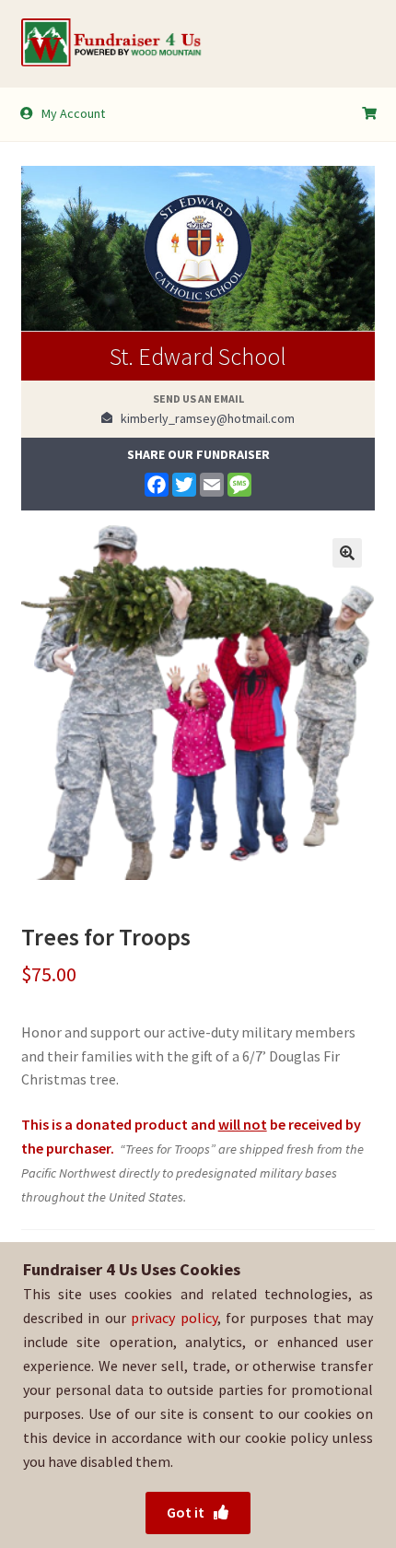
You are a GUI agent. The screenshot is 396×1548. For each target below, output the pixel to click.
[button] (347, 553)
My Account (73, 113)
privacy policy (173, 1317)
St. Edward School (198, 356)
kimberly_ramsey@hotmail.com (203, 418)
